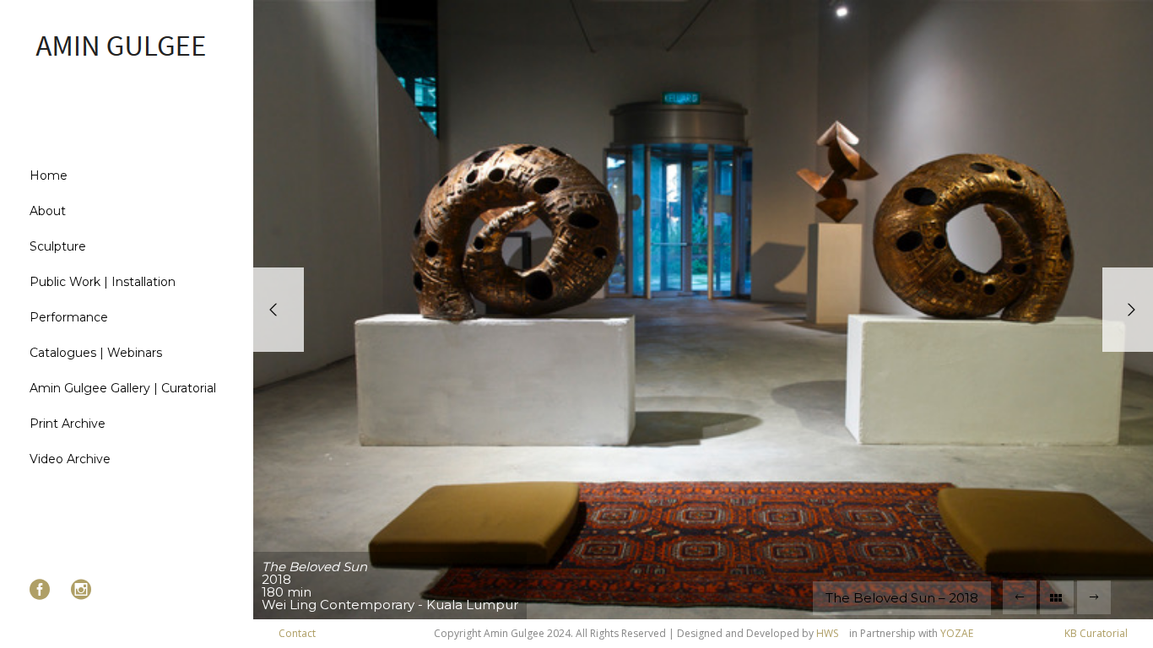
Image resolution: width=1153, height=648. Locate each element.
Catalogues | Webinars (96, 352)
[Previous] (278, 309)
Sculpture (58, 246)
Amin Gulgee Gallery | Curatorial (123, 388)
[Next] (1127, 309)
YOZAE (956, 633)
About (48, 211)
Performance (69, 317)
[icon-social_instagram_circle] (81, 590)
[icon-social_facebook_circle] (44, 590)
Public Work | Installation (103, 281)
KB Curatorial (1096, 633)
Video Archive (70, 459)
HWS (827, 633)
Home (49, 175)
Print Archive (68, 423)
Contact (297, 633)
